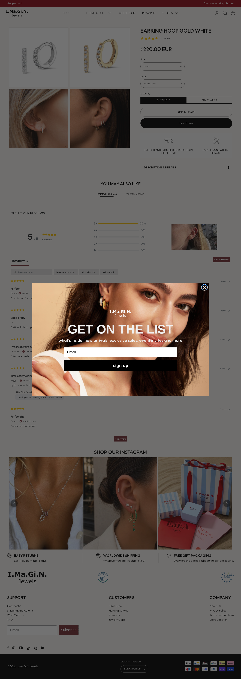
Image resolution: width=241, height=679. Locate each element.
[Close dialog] (204, 287)
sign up (120, 365)
